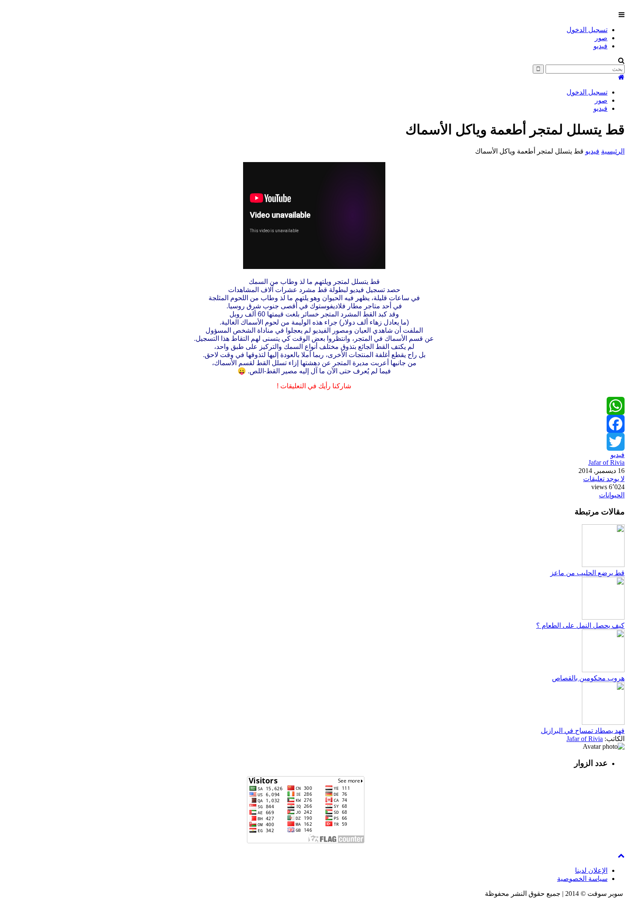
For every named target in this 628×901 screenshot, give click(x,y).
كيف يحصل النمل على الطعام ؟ (580, 625)
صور (601, 37)
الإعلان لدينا (591, 870)
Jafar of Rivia (606, 462)
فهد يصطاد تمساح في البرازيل (583, 730)
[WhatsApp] (314, 406)
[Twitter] (314, 442)
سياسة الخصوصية (582, 878)
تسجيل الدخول (586, 29)
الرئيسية (613, 151)
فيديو (600, 46)
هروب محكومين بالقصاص (588, 678)
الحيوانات (612, 495)
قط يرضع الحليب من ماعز (587, 572)
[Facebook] (314, 424)
